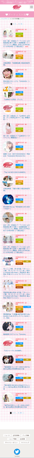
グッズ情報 (19, 74)
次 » (22, 24)
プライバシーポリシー (11, 442)
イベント (19, 33)
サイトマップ (25, 442)
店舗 (19, 36)
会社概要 (22, 439)
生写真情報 (19, 55)
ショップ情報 (13, 439)
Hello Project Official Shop (17, 7)
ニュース (7, 435)
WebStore (19, 263)
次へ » (22, 413)
